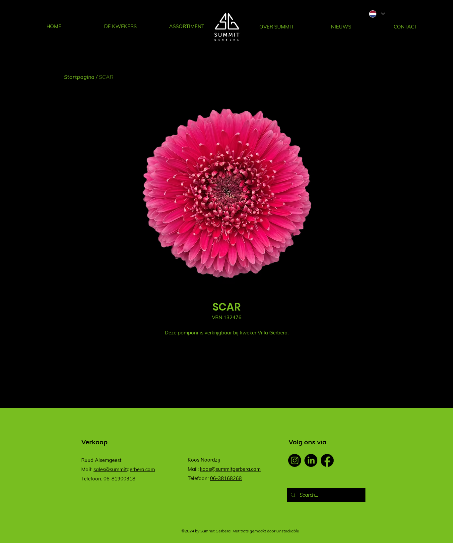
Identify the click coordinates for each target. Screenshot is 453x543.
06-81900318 (119, 478)
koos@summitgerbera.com (230, 469)
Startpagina (79, 77)
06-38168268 (226, 478)
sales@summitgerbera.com (124, 469)
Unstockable (287, 530)
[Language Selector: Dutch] (376, 14)
